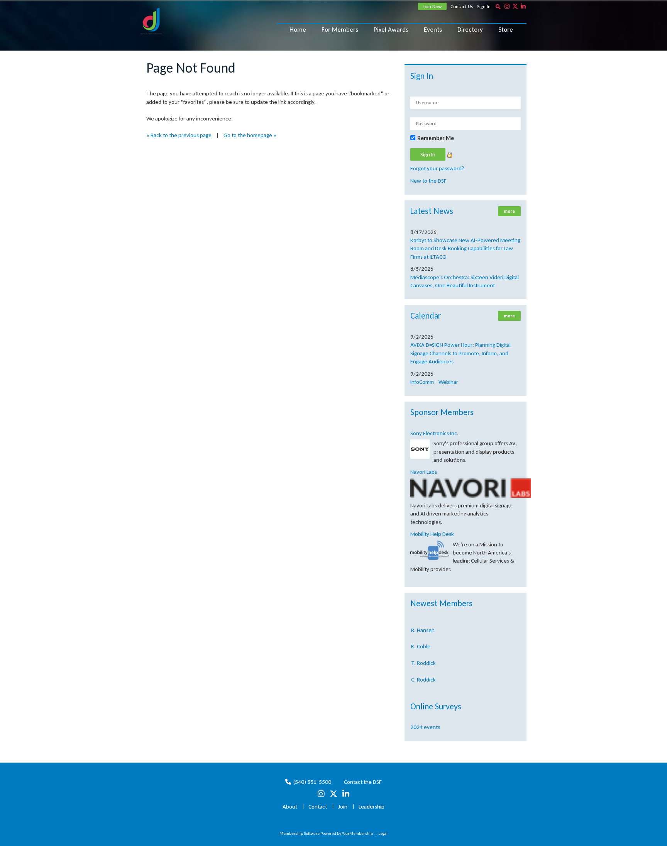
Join (342, 806)
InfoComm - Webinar (434, 381)
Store (505, 29)
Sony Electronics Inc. (434, 433)
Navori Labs (423, 471)
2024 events (425, 727)
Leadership (371, 806)
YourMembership (357, 833)
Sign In (484, 6)
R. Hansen (423, 624)
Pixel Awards (391, 29)
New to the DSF (428, 180)
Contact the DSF (363, 781)
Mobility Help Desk (432, 534)
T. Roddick (423, 656)
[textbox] (498, 6)
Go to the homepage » (249, 135)
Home (297, 29)
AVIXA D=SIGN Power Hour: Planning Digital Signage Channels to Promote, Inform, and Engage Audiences (460, 353)
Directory (470, 29)
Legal (383, 833)
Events (433, 29)
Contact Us (461, 6)
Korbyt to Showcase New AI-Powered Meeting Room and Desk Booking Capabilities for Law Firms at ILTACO (465, 248)
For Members (340, 29)
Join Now (432, 6)
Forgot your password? (437, 168)
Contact (317, 806)
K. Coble (420, 640)
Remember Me (435, 138)
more (509, 211)
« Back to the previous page (179, 135)
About (290, 806)
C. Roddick (423, 673)
